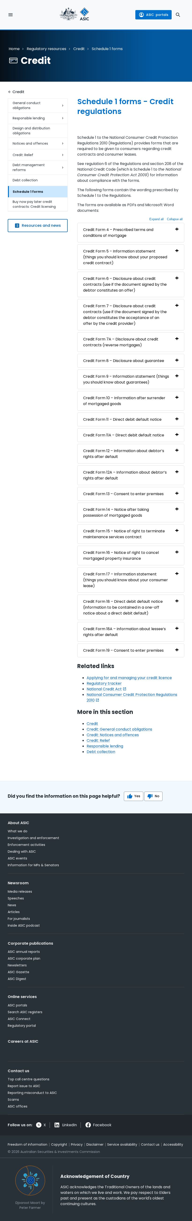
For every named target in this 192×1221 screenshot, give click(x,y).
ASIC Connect (19, 1018)
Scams (13, 1099)
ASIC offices (17, 1106)
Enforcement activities (26, 844)
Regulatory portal (22, 1025)
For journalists (19, 918)
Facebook (102, 1125)
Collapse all (175, 219)
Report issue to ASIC (24, 1086)
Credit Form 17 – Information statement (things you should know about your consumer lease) (125, 580)
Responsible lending (29, 118)
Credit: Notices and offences (113, 735)
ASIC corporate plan (24, 958)
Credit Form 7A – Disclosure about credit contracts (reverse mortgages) (120, 342)
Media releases (20, 891)
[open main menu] (10, 15)
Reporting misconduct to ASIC (32, 1092)
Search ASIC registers (25, 1012)
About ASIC (18, 823)
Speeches (16, 898)
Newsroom (18, 883)
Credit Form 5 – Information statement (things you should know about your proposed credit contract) (125, 257)
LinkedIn (69, 1125)
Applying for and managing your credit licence (129, 677)
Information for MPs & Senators (33, 865)
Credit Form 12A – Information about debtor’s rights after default (125, 475)
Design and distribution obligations (31, 130)
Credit (79, 48)
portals (157, 14)
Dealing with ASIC (22, 851)
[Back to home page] (74, 14)
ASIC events (17, 858)
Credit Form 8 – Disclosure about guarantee (123, 360)
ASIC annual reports (24, 951)
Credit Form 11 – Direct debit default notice (122, 419)
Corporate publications (30, 943)
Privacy (77, 1144)
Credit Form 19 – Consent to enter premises (123, 650)
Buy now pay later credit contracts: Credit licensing (34, 204)
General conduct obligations (27, 105)
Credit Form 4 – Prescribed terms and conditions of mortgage (118, 232)
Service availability (122, 1144)
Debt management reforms (29, 167)
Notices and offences (30, 143)
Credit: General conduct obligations (119, 729)
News (12, 905)
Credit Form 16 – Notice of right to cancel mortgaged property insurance (121, 555)
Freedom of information (27, 1144)
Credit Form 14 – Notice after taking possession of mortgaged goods (116, 512)
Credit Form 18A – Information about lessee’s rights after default (124, 631)
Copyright (59, 1144)
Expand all (156, 219)
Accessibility (173, 1144)
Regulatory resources (46, 48)
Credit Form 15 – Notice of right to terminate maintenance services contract (124, 534)
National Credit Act (104, 689)
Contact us (18, 1071)
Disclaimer (94, 1144)
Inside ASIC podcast (24, 925)
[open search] (178, 14)
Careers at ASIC (23, 1041)
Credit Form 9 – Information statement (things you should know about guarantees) (126, 379)
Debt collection (25, 180)
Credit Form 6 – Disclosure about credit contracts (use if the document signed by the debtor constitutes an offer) (125, 284)
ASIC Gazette (18, 972)
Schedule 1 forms (28, 191)
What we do (17, 831)
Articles (14, 912)
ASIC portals (17, 1005)
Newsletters (17, 965)
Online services (22, 996)
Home (14, 48)
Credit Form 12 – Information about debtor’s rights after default (123, 453)
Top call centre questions (28, 1079)
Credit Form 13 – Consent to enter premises (123, 494)
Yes (137, 796)
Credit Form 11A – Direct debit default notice (123, 435)
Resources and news (41, 225)
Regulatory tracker (104, 683)
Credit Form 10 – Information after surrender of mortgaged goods (124, 400)
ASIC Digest (17, 978)
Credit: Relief (23, 155)
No (157, 796)
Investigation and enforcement (33, 838)
